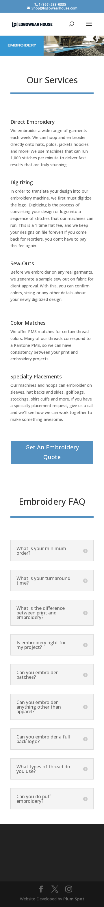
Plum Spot (73, 899)
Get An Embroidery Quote (52, 452)
